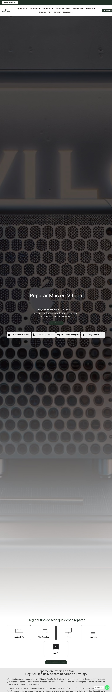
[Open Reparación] (72, 12)
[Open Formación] (94, 9)
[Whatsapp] (107, 687)
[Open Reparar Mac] (52, 9)
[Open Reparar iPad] (39, 9)
